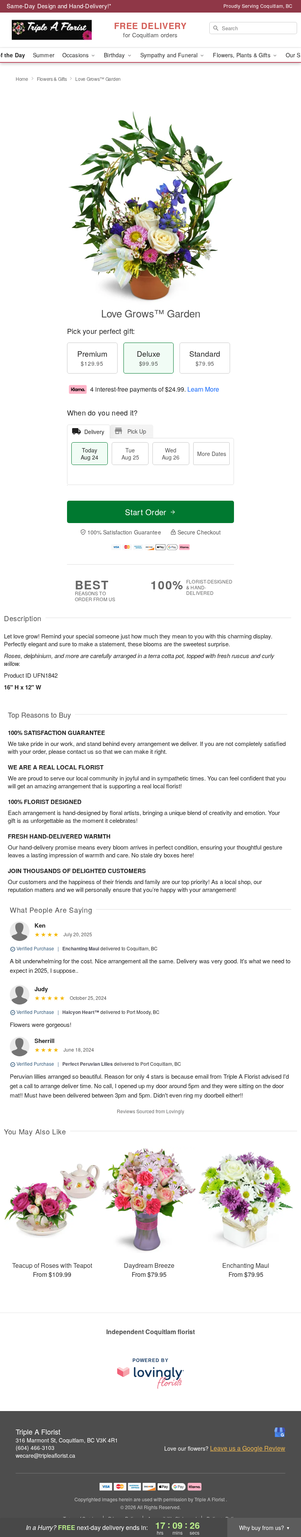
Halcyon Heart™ (80, 1012)
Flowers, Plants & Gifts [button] (242, 55)
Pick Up (136, 431)
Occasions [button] (76, 55)
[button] (280, 1503)
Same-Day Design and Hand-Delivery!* (59, 6)
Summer (43, 55)
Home (22, 78)
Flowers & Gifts (52, 78)
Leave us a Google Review (247, 1448)
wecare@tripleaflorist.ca (45, 1455)
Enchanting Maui (80, 948)
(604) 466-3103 (35, 1447)
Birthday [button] (115, 55)
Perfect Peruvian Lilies (87, 1063)
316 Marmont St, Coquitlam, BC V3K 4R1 (67, 1440)
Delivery (94, 432)
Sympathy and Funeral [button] (169, 55)
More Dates (211, 454)
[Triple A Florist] (52, 30)
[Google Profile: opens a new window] (279, 1432)
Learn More (203, 389)
